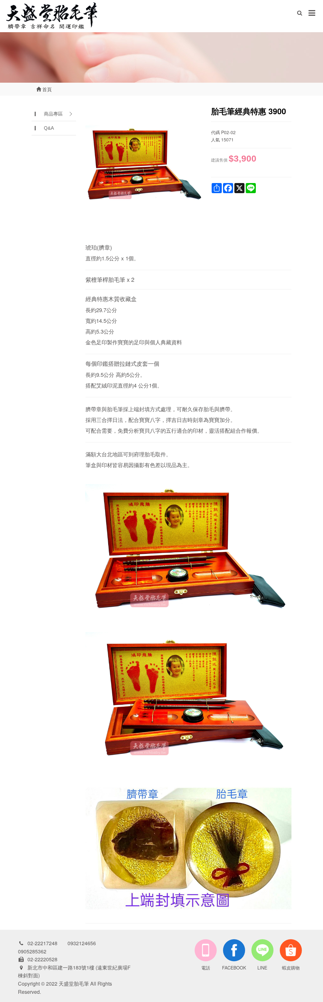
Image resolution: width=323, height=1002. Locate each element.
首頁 (46, 89)
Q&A (49, 128)
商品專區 (53, 113)
